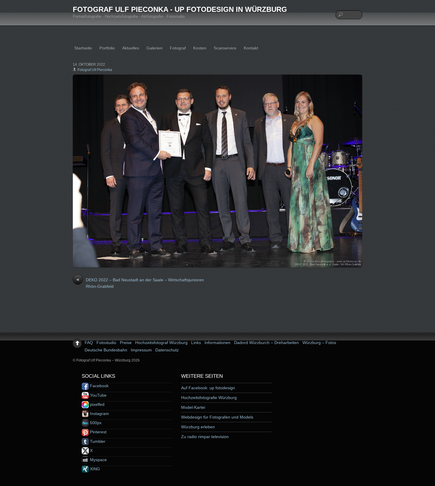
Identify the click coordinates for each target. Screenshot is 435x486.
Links (196, 342)
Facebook (99, 385)
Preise (126, 342)
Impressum (141, 350)
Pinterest (98, 432)
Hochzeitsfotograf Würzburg (161, 342)
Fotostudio (106, 342)
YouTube (98, 395)
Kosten (199, 48)
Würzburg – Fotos (319, 342)
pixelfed (96, 404)
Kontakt (251, 48)
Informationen (217, 342)
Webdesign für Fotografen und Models (217, 417)
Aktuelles (130, 48)
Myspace (98, 459)
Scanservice (225, 48)
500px (95, 422)
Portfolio (107, 48)
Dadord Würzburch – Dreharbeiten (266, 342)
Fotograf (178, 48)
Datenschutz (167, 350)
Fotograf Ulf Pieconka (95, 70)
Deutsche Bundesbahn (106, 350)
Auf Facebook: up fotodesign (208, 387)
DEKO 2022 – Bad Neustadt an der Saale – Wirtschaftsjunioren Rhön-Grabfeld (140, 283)
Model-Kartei (193, 407)
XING (94, 468)
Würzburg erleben (198, 426)
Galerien (154, 48)
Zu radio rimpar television (205, 436)
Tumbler (97, 441)
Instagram (99, 413)
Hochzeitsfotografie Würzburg (209, 397)
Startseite (83, 48)
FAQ (89, 342)
